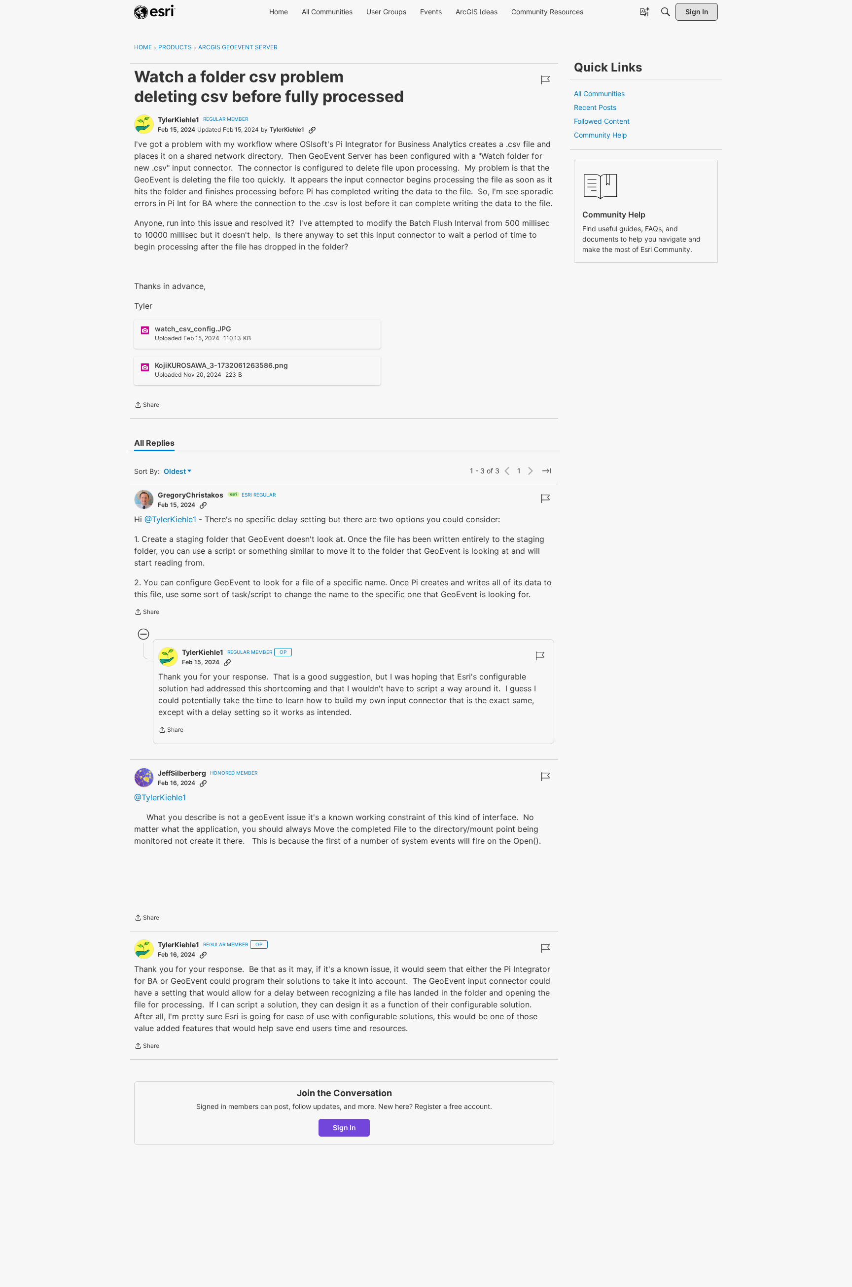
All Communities (599, 93)
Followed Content (602, 121)
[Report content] (545, 80)
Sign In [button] (344, 1127)
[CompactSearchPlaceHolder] (665, 12)
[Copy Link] (312, 129)
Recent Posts (595, 107)
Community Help (600, 135)
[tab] (154, 442)
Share (146, 406)
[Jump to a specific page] (546, 471)
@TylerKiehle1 (170, 519)
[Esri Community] (155, 11)
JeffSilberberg (182, 773)
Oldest (175, 471)
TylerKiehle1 (178, 119)
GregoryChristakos (190, 495)
